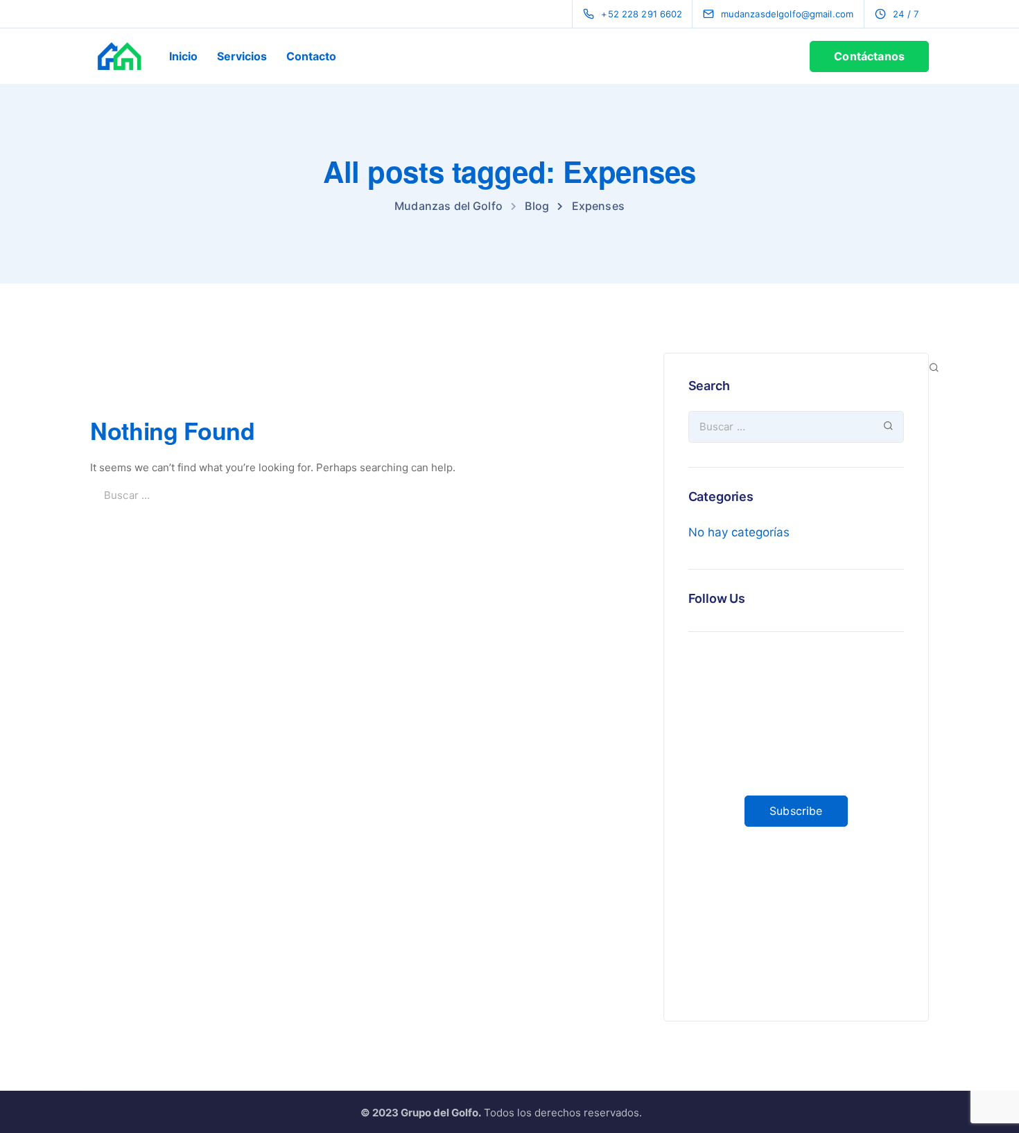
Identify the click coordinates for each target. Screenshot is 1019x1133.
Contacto (311, 56)
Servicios (242, 56)
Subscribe (795, 811)
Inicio (183, 56)
